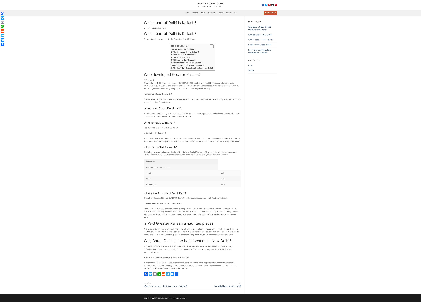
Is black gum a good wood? (259, 45)
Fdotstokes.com (210, 3)
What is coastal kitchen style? (260, 40)
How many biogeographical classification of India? (259, 51)
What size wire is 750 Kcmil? (260, 35)
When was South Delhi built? (184, 55)
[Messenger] (2, 40)
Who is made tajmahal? (182, 57)
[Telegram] (2, 35)
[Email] (2, 22)
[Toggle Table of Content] (210, 46)
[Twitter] (266, 5)
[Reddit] (2, 31)
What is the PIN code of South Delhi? (187, 63)
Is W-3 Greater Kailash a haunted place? (188, 65)
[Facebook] (263, 5)
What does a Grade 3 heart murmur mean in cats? (259, 28)
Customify (183, 298)
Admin (147, 28)
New (166, 28)
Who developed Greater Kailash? (186, 52)
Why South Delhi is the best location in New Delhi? (193, 68)
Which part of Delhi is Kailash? (184, 49)
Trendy (251, 70)
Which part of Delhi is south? (184, 60)
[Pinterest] (276, 5)
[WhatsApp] (2, 27)
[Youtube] (269, 5)
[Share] (2, 44)
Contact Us (270, 13)
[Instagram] (272, 5)
